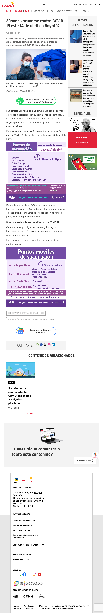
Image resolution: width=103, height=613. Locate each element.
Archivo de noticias (21, 530)
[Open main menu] (44, 4)
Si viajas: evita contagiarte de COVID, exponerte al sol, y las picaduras (19, 395)
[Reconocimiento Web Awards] (42, 596)
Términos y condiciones (44, 607)
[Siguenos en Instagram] (34, 574)
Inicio (8, 11)
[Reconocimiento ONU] (15, 596)
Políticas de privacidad (29, 607)
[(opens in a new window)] (49, 345)
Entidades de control (22, 525)
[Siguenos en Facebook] (19, 574)
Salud (28, 11)
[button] (37, 345)
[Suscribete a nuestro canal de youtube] (39, 574)
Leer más (29, 413)
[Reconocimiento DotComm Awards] (28, 596)
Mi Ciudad (18, 11)
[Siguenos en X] (29, 574)
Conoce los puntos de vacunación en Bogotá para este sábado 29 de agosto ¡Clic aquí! (89, 98)
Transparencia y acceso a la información (25, 536)
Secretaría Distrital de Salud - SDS (26, 313)
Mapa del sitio (17, 607)
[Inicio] (8, 4)
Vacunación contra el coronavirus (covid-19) (31, 319)
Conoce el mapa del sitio (24, 520)
